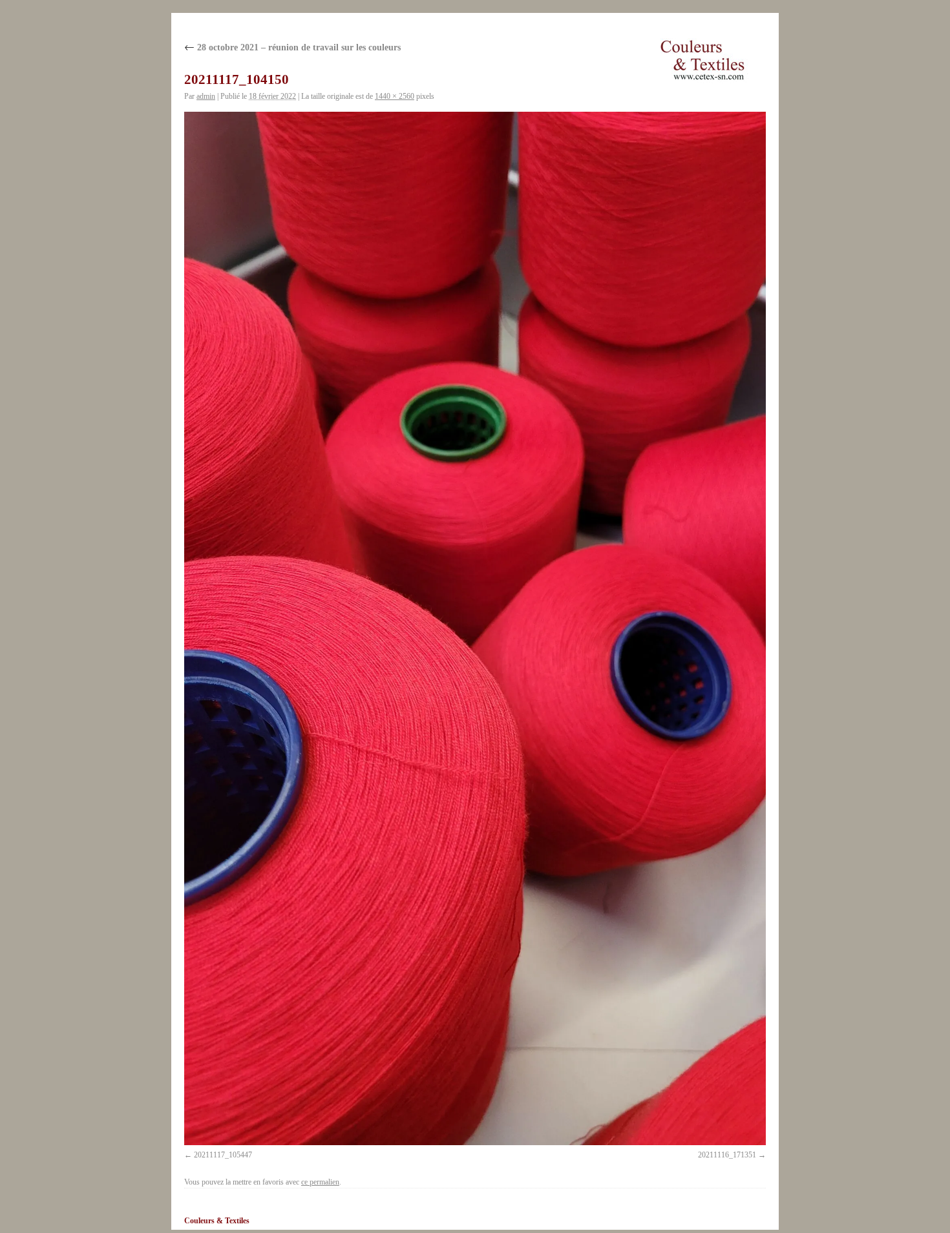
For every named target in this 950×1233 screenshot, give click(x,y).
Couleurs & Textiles (216, 1220)
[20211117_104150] (475, 628)
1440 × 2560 (394, 96)
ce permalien (320, 1181)
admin (205, 96)
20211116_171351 (727, 1154)
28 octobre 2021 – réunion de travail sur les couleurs (292, 47)
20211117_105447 (223, 1154)
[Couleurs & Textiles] (702, 60)
